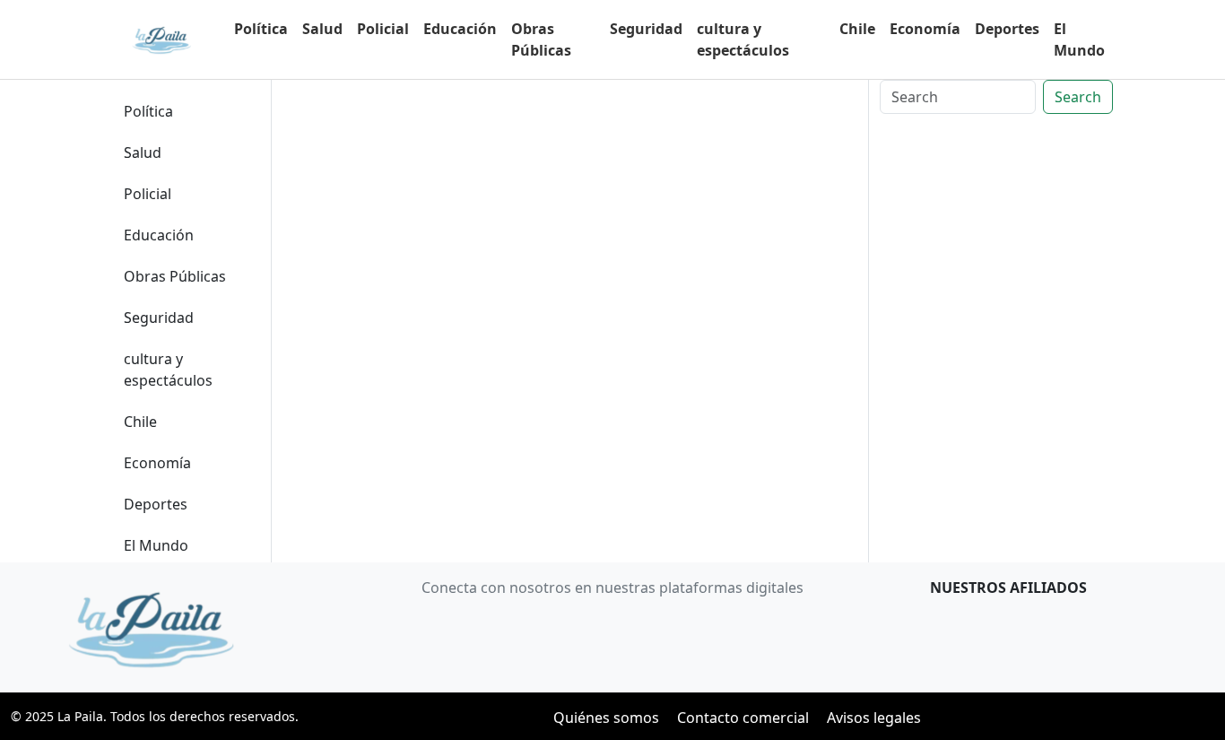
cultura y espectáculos (743, 39)
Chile (857, 29)
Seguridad (646, 29)
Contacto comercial (743, 717)
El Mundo (1079, 39)
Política (261, 29)
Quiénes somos (606, 717)
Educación (460, 29)
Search (1078, 97)
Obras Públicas (541, 39)
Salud (322, 29)
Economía (925, 29)
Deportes (1007, 29)
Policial (383, 29)
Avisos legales (874, 717)
